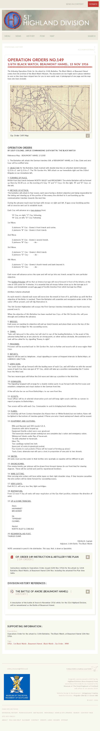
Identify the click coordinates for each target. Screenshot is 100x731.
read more (88, 557)
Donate (93, 4)
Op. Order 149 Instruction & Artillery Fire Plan (47, 558)
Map (52, 36)
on (79, 669)
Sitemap (64, 720)
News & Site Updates (63, 713)
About (5, 720)
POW (42, 36)
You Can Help (15, 720)
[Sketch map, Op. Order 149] (50, 108)
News (18, 36)
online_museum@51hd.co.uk (17, 669)
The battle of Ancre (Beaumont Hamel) (43, 592)
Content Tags (87, 713)
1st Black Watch (19, 644)
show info (88, 136)
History (30, 36)
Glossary (26, 720)
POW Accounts (25, 713)
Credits (43, 720)
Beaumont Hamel (35, 644)
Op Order (59, 644)
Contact (35, 720)
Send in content (75, 4)
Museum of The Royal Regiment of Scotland (81, 686)
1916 (9, 644)
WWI (67, 644)
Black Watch (49, 644)
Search (91, 36)
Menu (7, 36)
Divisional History (14, 47)
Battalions (38, 713)
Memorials (49, 713)
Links (50, 720)
